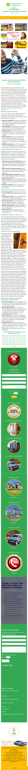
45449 (10, 343)
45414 (20, 337)
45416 (3, 338)
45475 (10, 344)
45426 (7, 340)
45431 (24, 340)
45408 (3, 337)
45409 (7, 337)
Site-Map (20, 758)
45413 (17, 337)
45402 (10, 335)
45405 (20, 335)
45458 (17, 343)
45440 (24, 341)
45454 (13, 343)
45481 (17, 344)
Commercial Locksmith (14, 502)
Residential (9, 755)
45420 (17, 338)
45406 (24, 335)
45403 (13, 335)
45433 (7, 341)
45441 (3, 343)
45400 (3, 335)
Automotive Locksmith (14, 527)
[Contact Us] (14, 35)
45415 (24, 337)
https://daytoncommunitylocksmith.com (14, 752)
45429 (17, 340)
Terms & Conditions (7, 758)
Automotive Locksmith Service (14, 456)
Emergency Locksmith (14, 552)
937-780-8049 (14, 9)
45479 (13, 344)
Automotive (21, 755)
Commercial (15, 755)
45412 (13, 337)
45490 (24, 344)
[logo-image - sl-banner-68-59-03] (14, 62)
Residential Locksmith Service (14, 420)
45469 (3, 344)
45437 (17, 341)
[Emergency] (21, 44)
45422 (20, 338)
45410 (10, 337)
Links (24, 758)
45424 (3, 340)
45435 (13, 341)
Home (4, 755)
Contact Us (19, 757)
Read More (4, 28)
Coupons (14, 757)
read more (18, 28)
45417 (7, 338)
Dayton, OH (10, 84)
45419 (13, 338)
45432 (3, 341)
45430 (20, 340)
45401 (7, 335)
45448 (7, 343)
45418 (10, 338)
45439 (20, 341)
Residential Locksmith (14, 477)
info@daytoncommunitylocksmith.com (12, 714)
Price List (15, 758)
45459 (20, 343)
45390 (14, 346)
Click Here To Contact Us (14, 351)
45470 (7, 344)
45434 (10, 341)
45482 (20, 344)
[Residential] (7, 27)
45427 (10, 340)
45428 (13, 340)
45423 (24, 338)
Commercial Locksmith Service (14, 438)
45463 (24, 343)
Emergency (8, 757)
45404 (17, 335)
